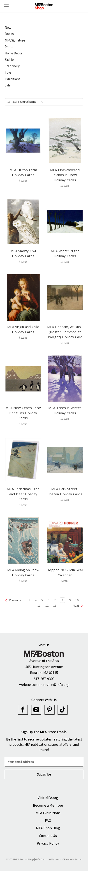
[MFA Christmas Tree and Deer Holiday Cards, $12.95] (23, 459)
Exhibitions (12, 79)
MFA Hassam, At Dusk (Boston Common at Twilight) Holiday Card (65, 331)
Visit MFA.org (48, 797)
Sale (8, 85)
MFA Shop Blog (48, 827)
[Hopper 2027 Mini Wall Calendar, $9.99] (65, 540)
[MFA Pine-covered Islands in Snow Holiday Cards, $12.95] (65, 140)
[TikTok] (63, 710)
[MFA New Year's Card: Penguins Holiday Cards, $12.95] (23, 378)
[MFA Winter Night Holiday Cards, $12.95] (65, 221)
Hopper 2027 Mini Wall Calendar (64, 572)
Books (9, 34)
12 (47, 605)
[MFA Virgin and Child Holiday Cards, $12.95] (23, 297)
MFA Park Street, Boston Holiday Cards (64, 491)
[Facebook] (23, 710)
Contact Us (48, 835)
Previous (14, 600)
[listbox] (31, 101)
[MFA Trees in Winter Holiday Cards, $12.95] (65, 378)
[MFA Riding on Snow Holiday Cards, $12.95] (23, 540)
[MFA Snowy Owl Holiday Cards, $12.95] (23, 221)
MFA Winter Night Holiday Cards (65, 253)
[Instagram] (36, 710)
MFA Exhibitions (47, 812)
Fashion (10, 59)
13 (54, 605)
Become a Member (48, 805)
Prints (9, 46)
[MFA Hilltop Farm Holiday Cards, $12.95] (23, 140)
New (8, 27)
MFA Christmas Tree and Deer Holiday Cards (23, 494)
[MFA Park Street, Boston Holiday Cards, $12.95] (65, 459)
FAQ (48, 820)
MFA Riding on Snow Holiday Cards (23, 572)
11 (39, 605)
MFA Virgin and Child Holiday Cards (23, 329)
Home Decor (13, 53)
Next (76, 606)
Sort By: (12, 102)
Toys (8, 72)
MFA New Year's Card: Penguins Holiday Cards (23, 412)
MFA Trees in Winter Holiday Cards (64, 410)
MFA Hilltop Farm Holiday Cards (23, 172)
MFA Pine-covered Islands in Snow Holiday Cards (65, 175)
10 (77, 600)
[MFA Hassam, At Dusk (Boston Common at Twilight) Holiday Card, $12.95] (65, 297)
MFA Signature (15, 40)
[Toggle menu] (6, 6)
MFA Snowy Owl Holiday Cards (23, 253)
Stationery (12, 66)
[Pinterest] (49, 710)
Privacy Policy (48, 843)
